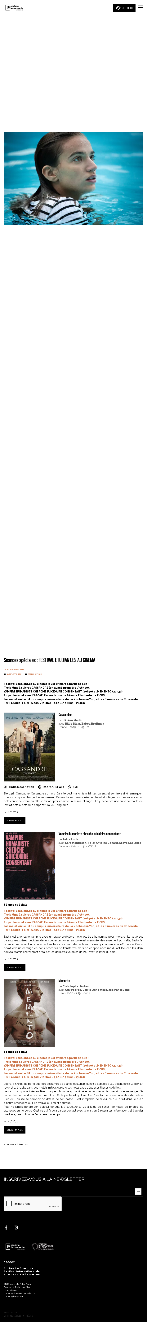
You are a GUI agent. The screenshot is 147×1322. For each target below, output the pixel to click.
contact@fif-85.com (14, 1296)
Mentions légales (12, 1316)
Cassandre (65, 714)
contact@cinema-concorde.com (20, 1293)
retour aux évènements (17, 1144)
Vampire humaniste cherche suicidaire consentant (90, 834)
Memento (64, 981)
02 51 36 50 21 (11, 1290)
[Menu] (140, 8)
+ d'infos (13, 812)
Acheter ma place (15, 820)
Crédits (29, 1316)
